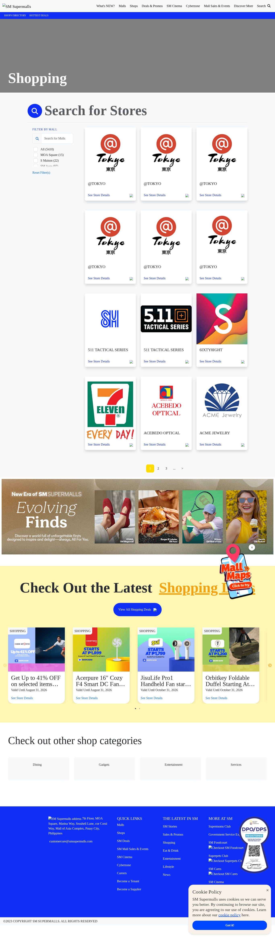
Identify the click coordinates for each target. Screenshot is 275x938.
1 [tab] (135, 709)
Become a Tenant (128, 881)
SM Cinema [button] (174, 6)
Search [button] (262, 6)
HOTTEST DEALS (39, 15)
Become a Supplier (129, 889)
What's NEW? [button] (105, 6)
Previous (5, 666)
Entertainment (172, 858)
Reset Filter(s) (41, 172)
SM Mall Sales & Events (132, 849)
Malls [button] (122, 6)
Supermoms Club (220, 826)
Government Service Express (227, 834)
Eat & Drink (171, 850)
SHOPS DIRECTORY (15, 15)
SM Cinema (124, 857)
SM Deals (123, 841)
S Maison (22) (49, 160)
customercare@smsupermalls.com (70, 841)
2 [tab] (140, 709)
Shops (121, 833)
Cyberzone (124, 865)
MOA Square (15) (52, 155)
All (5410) (47, 149)
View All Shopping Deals (135, 609)
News (166, 874)
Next (270, 666)
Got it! (229, 925)
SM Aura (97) (49, 166)
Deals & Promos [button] (152, 6)
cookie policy (229, 915)
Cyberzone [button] (193, 6)
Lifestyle (168, 866)
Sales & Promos (173, 834)
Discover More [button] (243, 6)
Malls (120, 825)
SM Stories (170, 826)
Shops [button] (134, 6)
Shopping (169, 842)
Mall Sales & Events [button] (217, 6)
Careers (122, 873)
